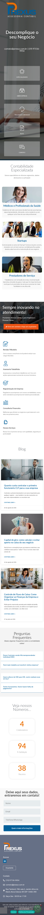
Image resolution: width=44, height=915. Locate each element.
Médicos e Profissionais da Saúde (22, 206)
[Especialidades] (22, 71)
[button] (22, 656)
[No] (40, 908)
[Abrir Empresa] (22, 90)
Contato (22, 152)
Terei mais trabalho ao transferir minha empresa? (20, 665)
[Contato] (22, 147)
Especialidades (22, 77)
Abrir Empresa (22, 96)
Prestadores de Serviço (22, 275)
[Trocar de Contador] (22, 109)
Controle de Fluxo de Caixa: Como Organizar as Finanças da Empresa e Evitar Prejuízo (21, 597)
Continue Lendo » (9, 502)
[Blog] (22, 128)
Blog (22, 133)
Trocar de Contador (22, 115)
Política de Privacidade (26, 912)
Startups (22, 241)
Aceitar (13, 912)
